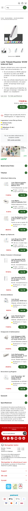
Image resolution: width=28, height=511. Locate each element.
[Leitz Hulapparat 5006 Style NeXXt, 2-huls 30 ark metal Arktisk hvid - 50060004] (6, 337)
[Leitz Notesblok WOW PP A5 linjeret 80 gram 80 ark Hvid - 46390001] (6, 278)
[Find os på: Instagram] (8, 438)
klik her (15, 465)
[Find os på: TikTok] (12, 438)
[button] (13, 34)
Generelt (4, 396)
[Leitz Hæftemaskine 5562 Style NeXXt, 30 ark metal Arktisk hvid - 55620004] (6, 355)
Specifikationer (6, 403)
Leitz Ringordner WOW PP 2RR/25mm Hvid (18, 239)
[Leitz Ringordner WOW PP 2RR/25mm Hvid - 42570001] (6, 240)
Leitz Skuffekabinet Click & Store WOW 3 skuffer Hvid (19, 218)
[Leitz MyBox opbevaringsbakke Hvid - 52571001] (6, 201)
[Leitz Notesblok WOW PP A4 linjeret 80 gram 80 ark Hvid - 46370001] (6, 260)
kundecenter (7, 456)
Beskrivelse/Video (7, 166)
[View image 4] (22, 50)
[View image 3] (16, 50)
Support (4, 471)
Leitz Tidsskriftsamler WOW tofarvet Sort (18, 316)
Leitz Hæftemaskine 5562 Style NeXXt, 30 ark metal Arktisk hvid (19, 355)
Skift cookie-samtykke (14, 140)
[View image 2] (10, 50)
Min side (4, 475)
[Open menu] (2, 8)
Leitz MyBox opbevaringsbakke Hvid (18, 201)
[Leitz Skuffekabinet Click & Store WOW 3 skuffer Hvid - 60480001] (6, 218)
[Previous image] (3, 34)
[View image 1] (4, 50)
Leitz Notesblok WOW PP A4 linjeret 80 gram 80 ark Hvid (18, 260)
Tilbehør (4, 173)
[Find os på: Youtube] (16, 438)
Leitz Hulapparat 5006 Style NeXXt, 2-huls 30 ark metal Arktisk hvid (18, 337)
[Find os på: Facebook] (4, 438)
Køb (23, 107)
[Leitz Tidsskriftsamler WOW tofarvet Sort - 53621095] (6, 317)
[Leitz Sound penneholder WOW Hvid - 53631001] (6, 300)
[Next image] (23, 34)
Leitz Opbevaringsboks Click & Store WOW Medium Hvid (18, 184)
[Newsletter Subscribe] (24, 433)
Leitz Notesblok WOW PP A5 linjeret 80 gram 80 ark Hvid (18, 278)
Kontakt (3, 480)
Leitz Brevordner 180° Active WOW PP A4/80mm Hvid (18, 377)
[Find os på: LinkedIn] (24, 438)
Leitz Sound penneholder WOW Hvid (19, 300)
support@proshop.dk (8, 457)
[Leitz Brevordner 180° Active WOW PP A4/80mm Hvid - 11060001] (6, 377)
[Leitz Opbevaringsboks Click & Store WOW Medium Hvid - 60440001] (6, 183)
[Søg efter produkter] (25, 7)
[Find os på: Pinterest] (20, 438)
